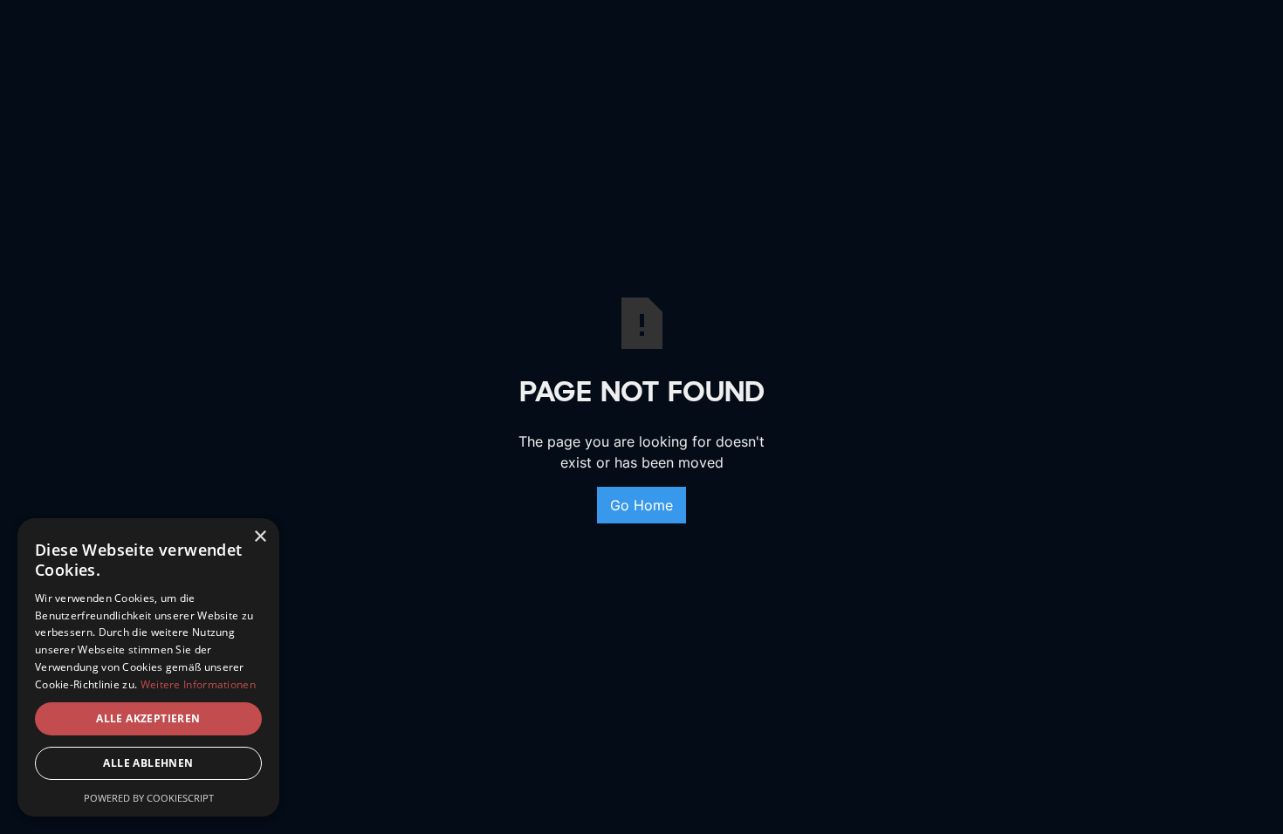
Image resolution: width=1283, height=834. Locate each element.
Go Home (641, 505)
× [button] (259, 536)
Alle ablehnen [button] (148, 762)
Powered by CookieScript (149, 797)
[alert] (148, 667)
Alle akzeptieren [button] (148, 718)
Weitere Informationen (198, 684)
